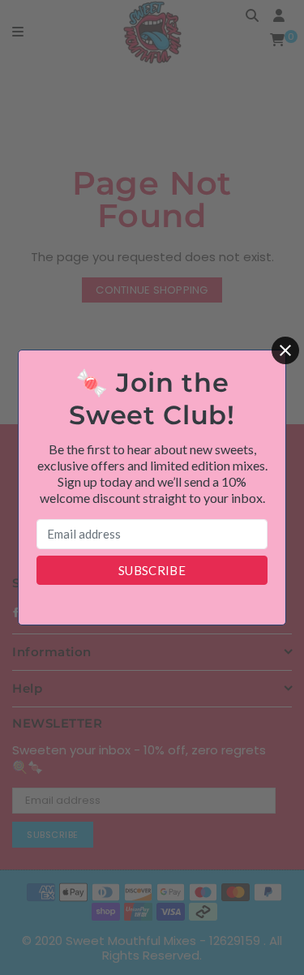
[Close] (285, 350)
